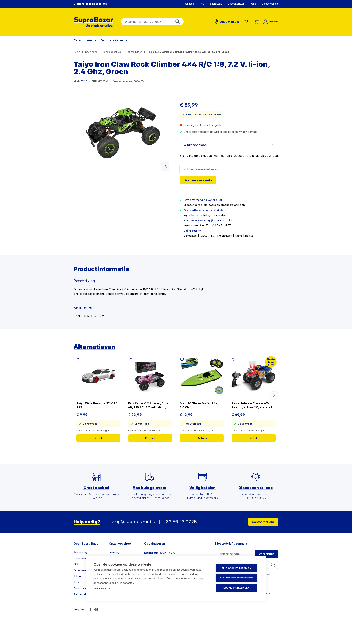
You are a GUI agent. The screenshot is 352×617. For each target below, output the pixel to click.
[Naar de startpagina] (93, 21)
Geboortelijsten (236, 3)
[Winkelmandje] (256, 21)
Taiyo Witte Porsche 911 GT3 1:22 (96, 405)
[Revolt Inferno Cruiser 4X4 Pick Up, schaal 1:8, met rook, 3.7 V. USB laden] (253, 376)
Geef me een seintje (198, 180)
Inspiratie (189, 3)
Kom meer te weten (104, 588)
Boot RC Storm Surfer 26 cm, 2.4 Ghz (200, 405)
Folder (77, 576)
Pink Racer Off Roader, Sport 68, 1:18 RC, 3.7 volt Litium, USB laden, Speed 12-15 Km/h (149, 405)
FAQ (202, 3)
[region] (123, 134)
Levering (114, 552)
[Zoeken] (178, 21)
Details (99, 438)
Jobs (253, 3)
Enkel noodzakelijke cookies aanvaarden (236, 578)
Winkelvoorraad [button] (195, 145)
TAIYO (83, 81)
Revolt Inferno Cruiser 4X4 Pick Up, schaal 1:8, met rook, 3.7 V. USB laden (253, 405)
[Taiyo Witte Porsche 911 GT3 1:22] (98, 376)
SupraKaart (216, 3)
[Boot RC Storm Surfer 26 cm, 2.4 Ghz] (202, 376)
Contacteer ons (270, 3)
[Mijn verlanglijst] (246, 21)
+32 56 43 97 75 (221, 225)
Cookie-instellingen (236, 588)
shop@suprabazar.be (218, 220)
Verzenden (267, 554)
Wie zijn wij (80, 552)
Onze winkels (82, 558)
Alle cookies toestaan (236, 568)
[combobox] (146, 21)
